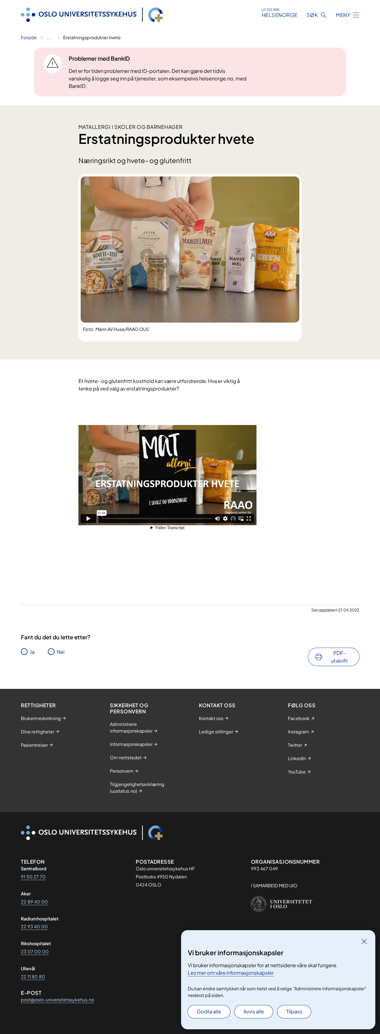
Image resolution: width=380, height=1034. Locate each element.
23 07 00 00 (35, 951)
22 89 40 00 (34, 902)
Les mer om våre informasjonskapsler (231, 972)
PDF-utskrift (339, 657)
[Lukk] (364, 941)
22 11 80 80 (33, 976)
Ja (32, 652)
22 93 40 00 (34, 926)
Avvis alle (253, 1011)
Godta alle (209, 1011)
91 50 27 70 (33, 877)
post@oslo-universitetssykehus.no (57, 1000)
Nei (61, 652)
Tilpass (294, 1011)
